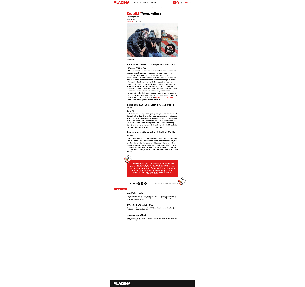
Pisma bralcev (158, 183)
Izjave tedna (160, 7)
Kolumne (128, 7)
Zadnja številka (137, 2)
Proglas (177, 7)
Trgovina (153, 2)
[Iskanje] (181, 2)
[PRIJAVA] (177, 2)
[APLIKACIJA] (174, 2)
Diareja (152, 7)
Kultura (144, 7)
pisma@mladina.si (173, 183)
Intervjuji (136, 7)
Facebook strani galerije (164, 97)
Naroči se (185, 2)
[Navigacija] (190, 2)
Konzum (169, 7)
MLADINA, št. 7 (131, 21)
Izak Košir (132, 19)
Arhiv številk (146, 2)
